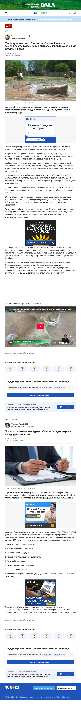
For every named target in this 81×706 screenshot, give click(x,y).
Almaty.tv (66, 110)
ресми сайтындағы (66, 574)
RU (70, 13)
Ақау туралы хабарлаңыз (44, 688)
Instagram (67, 407)
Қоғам (7, 31)
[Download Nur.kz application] (40, 5)
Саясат (7, 419)
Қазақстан (15, 419)
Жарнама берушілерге (66, 688)
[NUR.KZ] (40, 13)
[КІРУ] (75, 13)
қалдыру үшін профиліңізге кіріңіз (53, 387)
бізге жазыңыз (29, 353)
